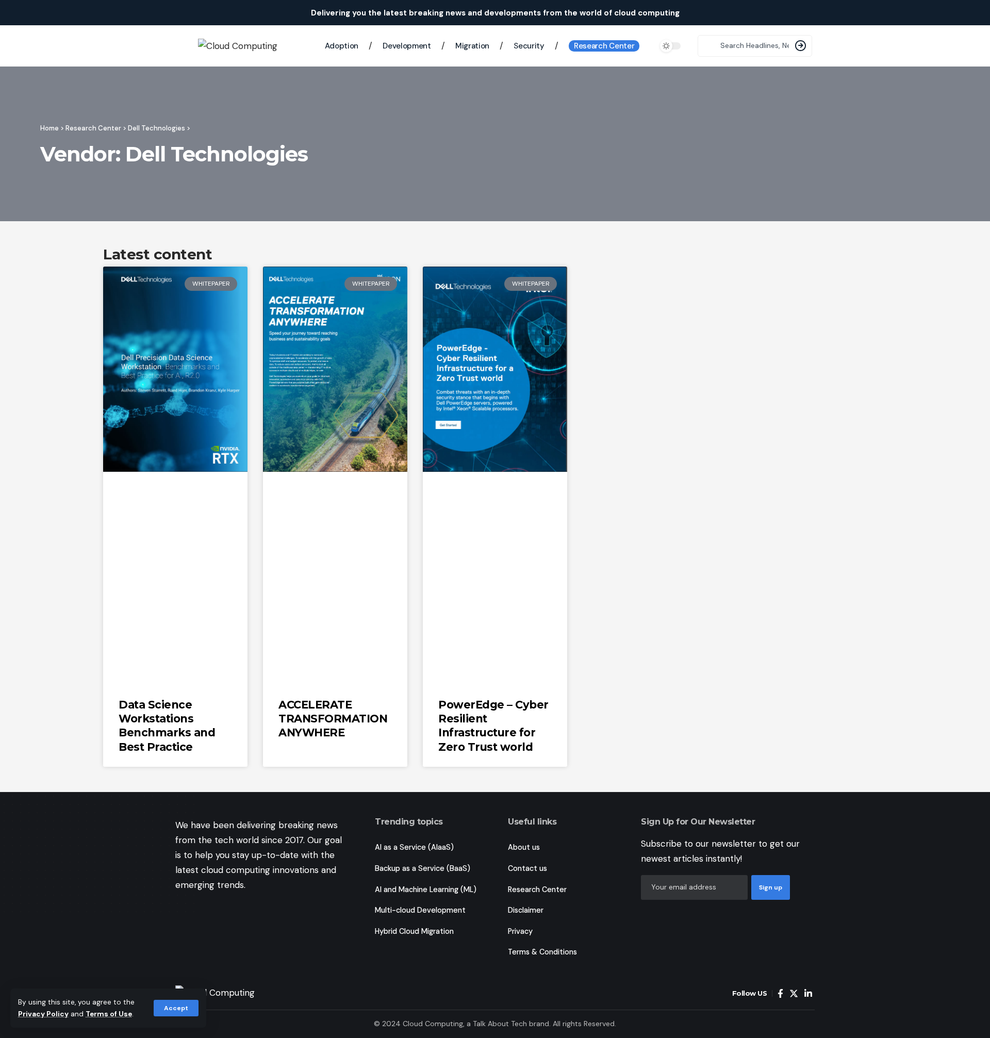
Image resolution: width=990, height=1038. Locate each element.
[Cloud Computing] (244, 993)
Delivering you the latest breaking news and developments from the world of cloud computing (495, 13)
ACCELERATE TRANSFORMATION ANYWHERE (332, 718)
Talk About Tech (501, 1023)
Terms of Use (109, 1014)
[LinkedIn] (808, 993)
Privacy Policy (43, 1014)
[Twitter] (794, 993)
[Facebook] (780, 993)
